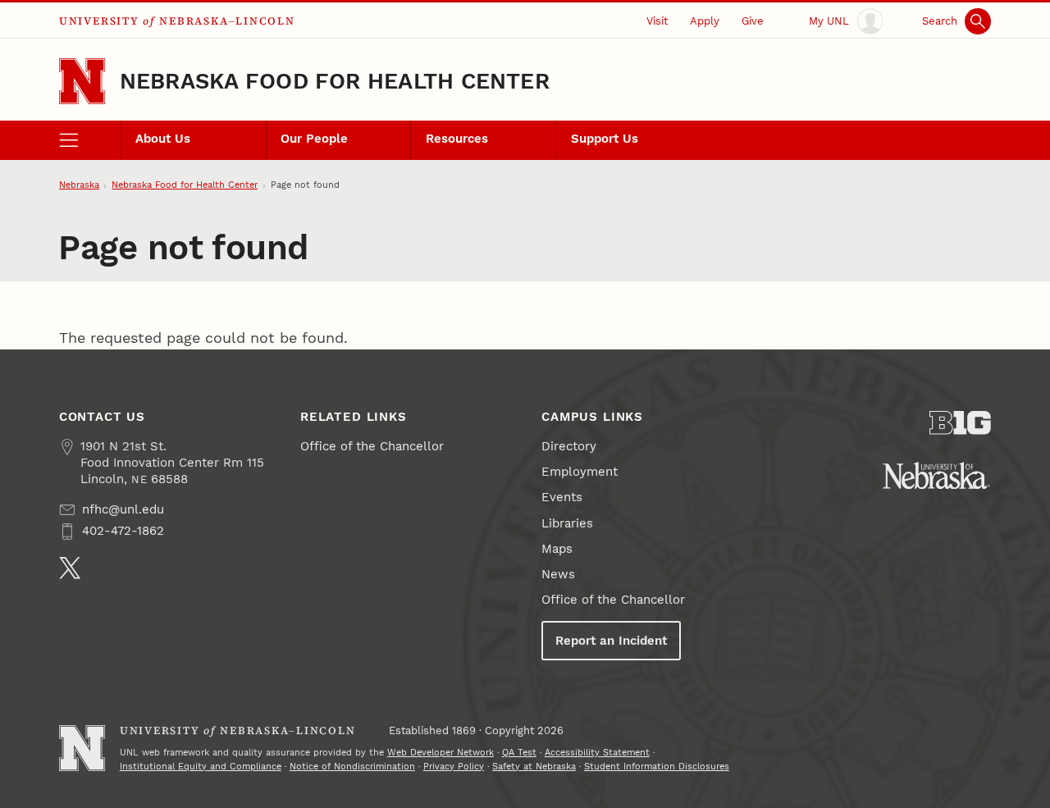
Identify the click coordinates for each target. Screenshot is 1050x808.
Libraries (567, 523)
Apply (704, 21)
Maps (557, 548)
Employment (579, 471)
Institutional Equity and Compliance (200, 766)
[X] (70, 568)
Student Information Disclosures (656, 766)
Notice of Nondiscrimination (352, 766)
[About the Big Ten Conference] (960, 423)
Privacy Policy (453, 766)
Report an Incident (611, 640)
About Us (162, 138)
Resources (457, 138)
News (558, 574)
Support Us (604, 138)
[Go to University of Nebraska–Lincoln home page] (82, 81)
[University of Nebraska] (936, 475)
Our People (314, 138)
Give (753, 21)
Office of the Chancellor (372, 446)
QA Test (519, 752)
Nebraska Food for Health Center (335, 81)
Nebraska (79, 185)
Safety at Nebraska (534, 766)
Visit (657, 21)
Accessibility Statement (597, 752)
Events (561, 497)
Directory (568, 446)
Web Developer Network (440, 752)
